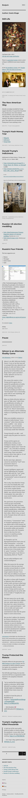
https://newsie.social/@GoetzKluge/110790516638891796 (14, 176)
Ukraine (16, 332)
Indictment (7, 140)
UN (19, 332)
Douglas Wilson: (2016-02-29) (13, 69)
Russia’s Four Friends (12, 249)
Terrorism (10, 716)
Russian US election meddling (12, 773)
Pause (5, 338)
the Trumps (16, 95)
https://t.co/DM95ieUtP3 (11, 703)
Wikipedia (6, 138)
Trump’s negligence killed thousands (12, 723)
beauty (11, 95)
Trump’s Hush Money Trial (11, 769)
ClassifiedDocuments (13, 216)
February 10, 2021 (9, 742)
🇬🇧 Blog (4, 783)
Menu (23, 4)
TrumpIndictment (10, 218)
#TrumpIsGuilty (10, 701)
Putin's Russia (11, 332)
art (9, 95)
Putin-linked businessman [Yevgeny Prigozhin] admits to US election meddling (13, 234)
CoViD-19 (10, 747)
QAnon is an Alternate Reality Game (13, 352)
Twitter (10, 323)
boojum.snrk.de (10, 794)
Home (4, 779)
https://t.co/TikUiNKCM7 (17, 736)
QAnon (9, 649)
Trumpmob (15, 716)
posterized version (13, 60)
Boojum (5, 5)
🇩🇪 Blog (4, 786)
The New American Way (10, 767)
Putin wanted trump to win (11, 238)
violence (20, 716)
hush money (11, 145)
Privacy (4, 789)
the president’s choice (12, 67)
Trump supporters (16, 125)
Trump (20, 95)
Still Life (6, 19)
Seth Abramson (6, 357)
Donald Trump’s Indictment (10, 152)
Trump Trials (7, 141)
